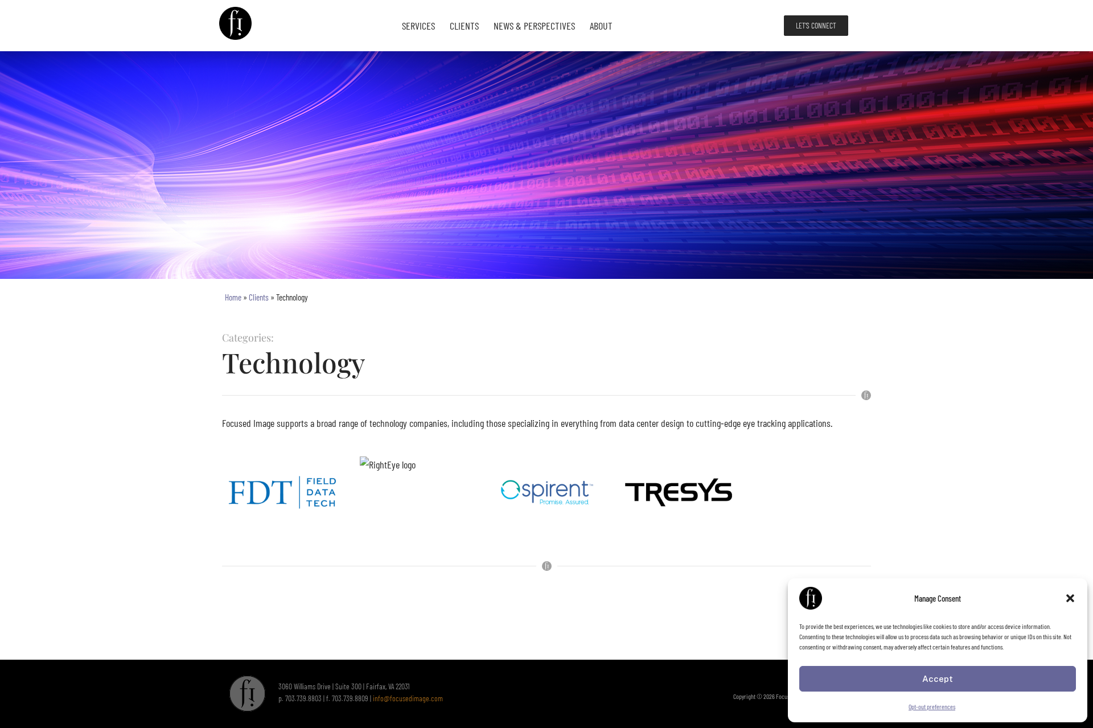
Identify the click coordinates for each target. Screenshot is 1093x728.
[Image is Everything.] (236, 25)
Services (418, 25)
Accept (937, 679)
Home (233, 297)
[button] (1070, 598)
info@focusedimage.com (408, 698)
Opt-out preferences (932, 706)
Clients (464, 25)
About (601, 25)
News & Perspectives (534, 25)
